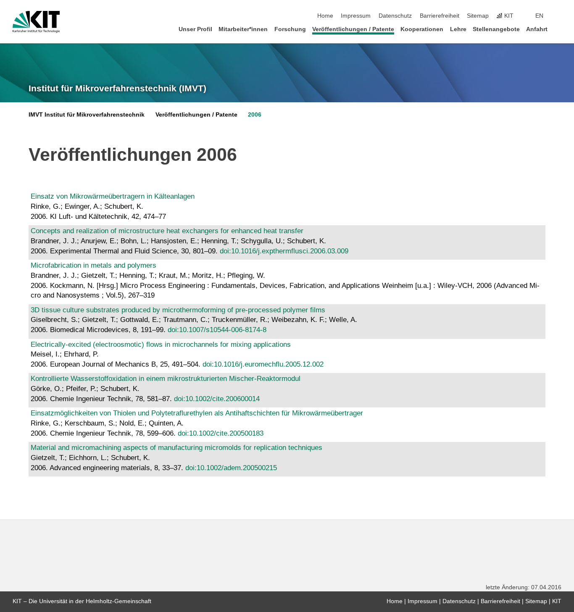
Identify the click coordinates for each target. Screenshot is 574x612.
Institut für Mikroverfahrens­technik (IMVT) (117, 88)
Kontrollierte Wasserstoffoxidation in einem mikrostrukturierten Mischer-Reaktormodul (165, 379)
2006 (254, 115)
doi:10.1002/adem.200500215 (231, 468)
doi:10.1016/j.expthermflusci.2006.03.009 (284, 251)
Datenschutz (395, 16)
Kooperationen (421, 29)
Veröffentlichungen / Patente (353, 29)
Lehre (458, 29)
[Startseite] (558, 28)
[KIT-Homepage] (36, 22)
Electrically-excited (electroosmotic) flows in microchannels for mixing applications (161, 345)
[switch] (558, 16)
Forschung (290, 29)
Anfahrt (537, 29)
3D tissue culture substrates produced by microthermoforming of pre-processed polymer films (178, 310)
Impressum (356, 16)
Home (325, 16)
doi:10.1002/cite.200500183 (220, 433)
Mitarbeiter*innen (243, 29)
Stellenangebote (496, 29)
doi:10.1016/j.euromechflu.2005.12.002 (263, 364)
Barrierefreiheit (439, 16)
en (539, 16)
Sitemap (478, 16)
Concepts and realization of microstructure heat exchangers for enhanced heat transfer (167, 231)
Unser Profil (195, 29)
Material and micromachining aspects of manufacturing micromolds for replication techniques (176, 448)
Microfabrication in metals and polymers (93, 265)
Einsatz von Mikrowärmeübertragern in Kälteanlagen (113, 196)
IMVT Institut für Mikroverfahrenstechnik (87, 115)
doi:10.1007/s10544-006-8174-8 (217, 330)
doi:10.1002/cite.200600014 (217, 399)
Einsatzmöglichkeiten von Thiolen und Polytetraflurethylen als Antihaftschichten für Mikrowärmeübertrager (197, 413)
